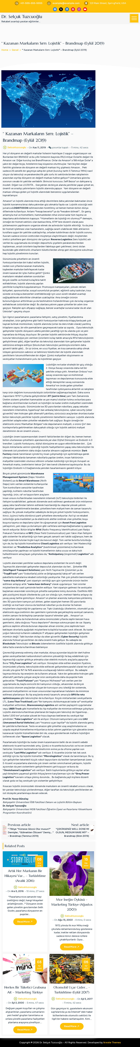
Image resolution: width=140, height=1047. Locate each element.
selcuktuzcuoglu (17, 147)
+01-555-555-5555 (31, 3)
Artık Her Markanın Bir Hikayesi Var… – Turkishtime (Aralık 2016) (25, 876)
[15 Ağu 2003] (71, 873)
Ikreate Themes (112, 1042)
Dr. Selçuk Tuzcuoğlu (21, 16)
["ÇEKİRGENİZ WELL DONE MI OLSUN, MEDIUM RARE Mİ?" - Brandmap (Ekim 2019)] (92, 830)
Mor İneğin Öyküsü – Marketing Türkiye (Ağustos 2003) (71, 905)
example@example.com (66, 3)
